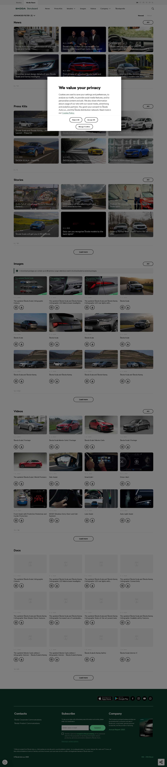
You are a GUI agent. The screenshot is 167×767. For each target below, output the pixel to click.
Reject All (75, 120)
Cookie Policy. (68, 113)
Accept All (91, 120)
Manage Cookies (84, 127)
